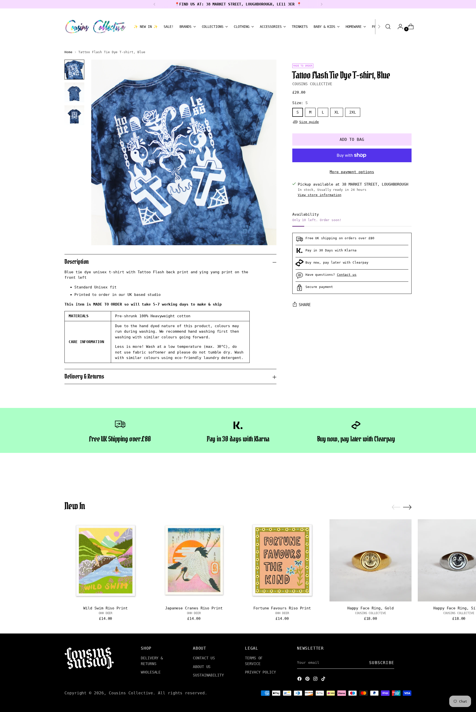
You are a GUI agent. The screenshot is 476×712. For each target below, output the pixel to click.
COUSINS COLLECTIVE (312, 84)
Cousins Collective (131, 693)
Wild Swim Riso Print (105, 608)
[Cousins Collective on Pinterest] (308, 679)
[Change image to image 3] (74, 115)
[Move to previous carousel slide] (396, 474)
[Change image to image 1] (74, 69)
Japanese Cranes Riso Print (194, 608)
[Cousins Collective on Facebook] (300, 679)
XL (336, 112)
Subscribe (381, 662)
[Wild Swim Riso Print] (105, 560)
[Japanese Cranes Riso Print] (194, 560)
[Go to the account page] (398, 27)
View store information (319, 195)
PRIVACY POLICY (260, 672)
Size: (300, 103)
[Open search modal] (388, 27)
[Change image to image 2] (74, 92)
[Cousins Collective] (95, 26)
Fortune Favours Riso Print (282, 608)
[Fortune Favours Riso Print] (282, 560)
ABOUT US (201, 667)
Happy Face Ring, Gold (370, 608)
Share (305, 304)
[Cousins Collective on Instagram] (316, 679)
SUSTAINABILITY (208, 675)
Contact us (347, 275)
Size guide (309, 122)
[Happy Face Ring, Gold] (370, 560)
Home (68, 52)
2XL (352, 112)
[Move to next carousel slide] (407, 474)
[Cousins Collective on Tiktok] (324, 679)
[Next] (321, 4)
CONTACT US (204, 658)
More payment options (352, 172)
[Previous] (154, 4)
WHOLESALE (151, 672)
